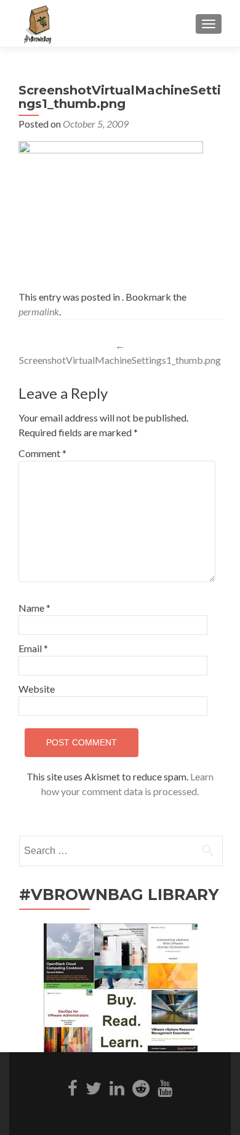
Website (36, 688)
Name (34, 608)
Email (33, 648)
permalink (38, 311)
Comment (42, 453)
